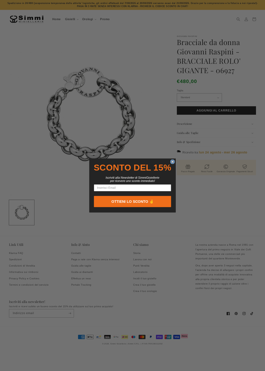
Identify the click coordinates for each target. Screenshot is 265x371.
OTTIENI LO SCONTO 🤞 (132, 202)
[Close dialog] (172, 162)
